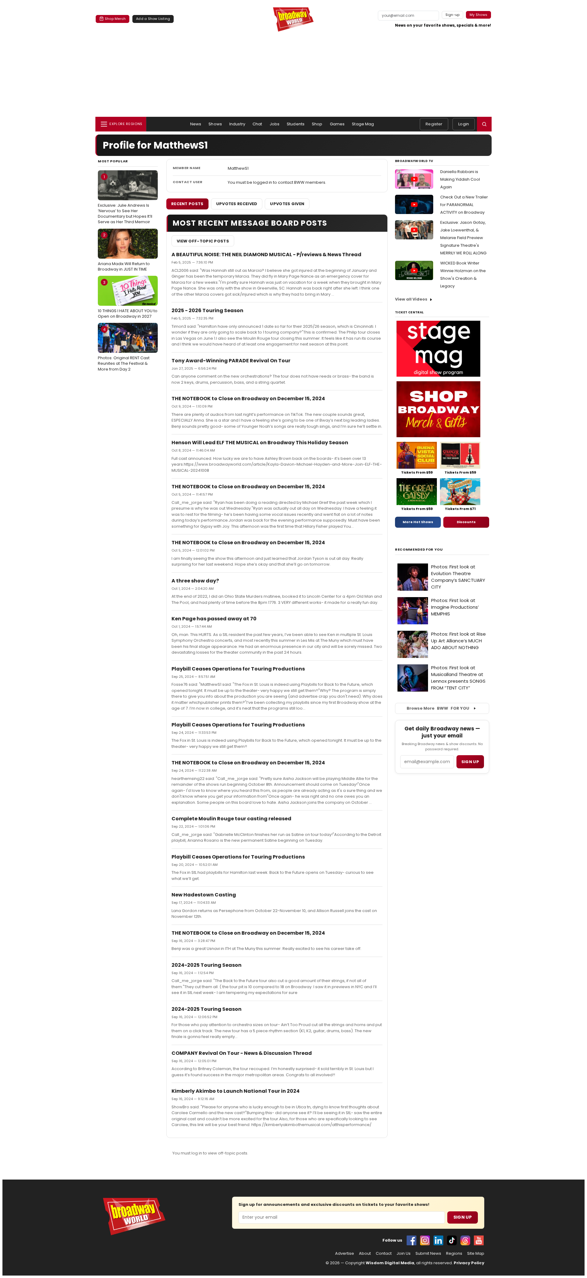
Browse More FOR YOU (438, 708)
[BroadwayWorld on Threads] (465, 1240)
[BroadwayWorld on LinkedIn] (438, 1240)
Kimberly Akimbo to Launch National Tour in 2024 (236, 1091)
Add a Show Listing (153, 18)
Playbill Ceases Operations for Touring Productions (238, 668)
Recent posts (187, 204)
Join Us (404, 1253)
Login (463, 124)
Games (337, 124)
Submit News (428, 1253)
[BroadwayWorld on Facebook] (411, 1240)
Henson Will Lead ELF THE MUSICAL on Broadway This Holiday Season (260, 442)
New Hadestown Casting (204, 894)
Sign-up (452, 14)
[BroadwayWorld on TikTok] (451, 1240)
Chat (257, 124)
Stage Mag (363, 124)
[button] (484, 124)
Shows (215, 124)
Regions (454, 1253)
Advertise (344, 1253)
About (365, 1253)
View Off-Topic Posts (203, 241)
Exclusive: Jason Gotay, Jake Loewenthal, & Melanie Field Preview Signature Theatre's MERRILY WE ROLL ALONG (463, 238)
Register (434, 124)
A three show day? (195, 580)
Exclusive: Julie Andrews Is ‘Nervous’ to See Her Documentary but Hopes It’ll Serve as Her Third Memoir (125, 199)
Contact (384, 1253)
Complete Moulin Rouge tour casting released (231, 818)
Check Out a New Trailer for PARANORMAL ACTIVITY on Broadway (464, 204)
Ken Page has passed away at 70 (214, 618)
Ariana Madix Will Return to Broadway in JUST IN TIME (124, 252)
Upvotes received (236, 204)
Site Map (475, 1253)
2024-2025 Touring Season (207, 965)
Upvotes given (287, 204)
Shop (317, 124)
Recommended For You (419, 549)
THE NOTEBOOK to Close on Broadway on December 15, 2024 (248, 398)
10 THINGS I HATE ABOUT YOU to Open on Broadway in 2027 (127, 299)
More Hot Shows (418, 521)
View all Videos (411, 299)
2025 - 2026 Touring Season (207, 310)
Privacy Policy (469, 1263)
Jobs (275, 124)
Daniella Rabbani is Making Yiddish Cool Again (460, 179)
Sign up (470, 762)
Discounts (466, 521)
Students (296, 124)
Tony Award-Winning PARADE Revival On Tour (231, 360)
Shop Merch (115, 18)
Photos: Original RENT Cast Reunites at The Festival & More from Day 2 (124, 349)
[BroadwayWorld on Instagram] (424, 1240)
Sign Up (462, 1217)
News (195, 124)
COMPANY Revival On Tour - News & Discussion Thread (242, 1053)
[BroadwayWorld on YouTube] (478, 1240)
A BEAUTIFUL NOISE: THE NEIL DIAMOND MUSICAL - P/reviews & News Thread (266, 254)
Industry (237, 124)
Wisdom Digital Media (390, 1263)
